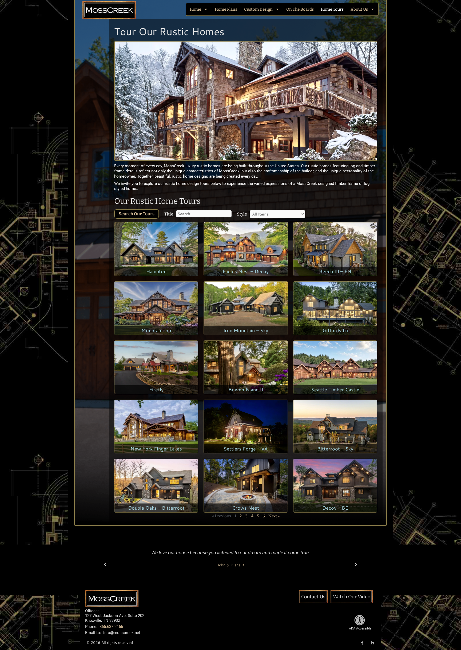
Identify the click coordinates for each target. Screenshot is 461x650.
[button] (105, 564)
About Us (359, 9)
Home (195, 9)
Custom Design (258, 9)
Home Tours (332, 9)
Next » (274, 516)
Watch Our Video (351, 597)
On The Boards (300, 9)
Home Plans (226, 9)
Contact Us (313, 597)
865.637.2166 (111, 626)
